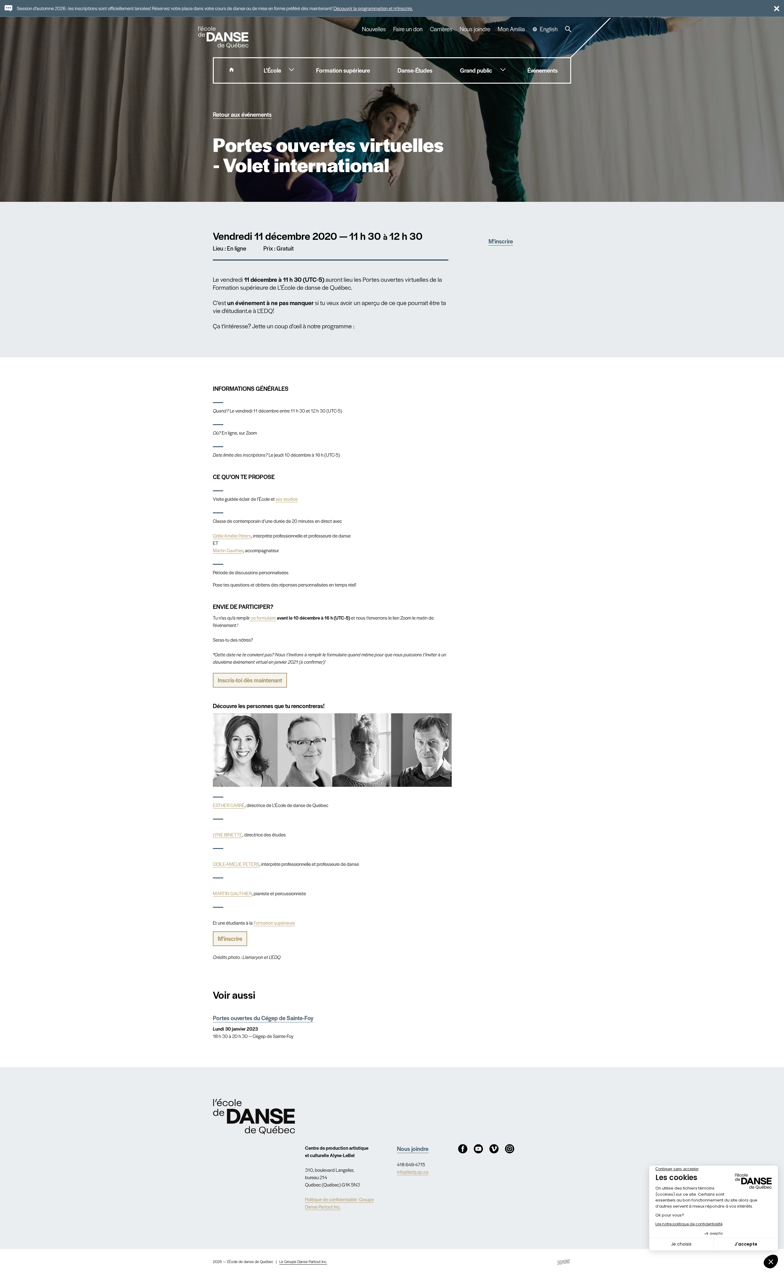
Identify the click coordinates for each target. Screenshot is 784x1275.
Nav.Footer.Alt (254, 1116)
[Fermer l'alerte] (774, 8)
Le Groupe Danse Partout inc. (303, 1261)
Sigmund (563, 1262)
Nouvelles (374, 29)
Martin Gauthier (228, 550)
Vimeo (494, 1148)
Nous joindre (475, 29)
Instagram (509, 1148)
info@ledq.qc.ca (412, 1171)
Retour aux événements (242, 114)
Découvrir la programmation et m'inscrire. (373, 8)
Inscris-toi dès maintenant (250, 680)
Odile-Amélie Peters (232, 535)
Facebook (462, 1148)
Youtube (478, 1148)
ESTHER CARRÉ (229, 805)
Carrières (441, 29)
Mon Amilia (511, 29)
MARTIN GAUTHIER (232, 893)
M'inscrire (500, 241)
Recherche (568, 29)
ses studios (287, 499)
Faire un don (408, 29)
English (549, 29)
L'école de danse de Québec (224, 37)
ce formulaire (263, 617)
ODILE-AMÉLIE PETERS (236, 864)
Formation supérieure (274, 922)
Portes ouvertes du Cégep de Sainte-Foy (263, 1018)
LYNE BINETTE (227, 834)
